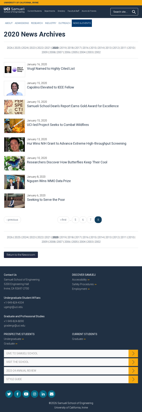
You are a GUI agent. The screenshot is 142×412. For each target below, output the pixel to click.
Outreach (64, 23)
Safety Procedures (83, 284)
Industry (50, 23)
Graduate (9, 343)
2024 (25, 47)
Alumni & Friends (89, 11)
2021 (48, 47)
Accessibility (79, 279)
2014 (101, 47)
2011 (123, 47)
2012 (116, 47)
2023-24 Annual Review (21, 370)
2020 (55, 47)
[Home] (14, 8)
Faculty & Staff (73, 11)
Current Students (35, 11)
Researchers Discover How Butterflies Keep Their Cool (67, 162)
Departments (49, 11)
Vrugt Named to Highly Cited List (51, 68)
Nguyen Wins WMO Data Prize (49, 181)
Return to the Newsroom (21, 254)
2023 (33, 47)
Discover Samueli (84, 274)
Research (37, 23)
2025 (17, 47)
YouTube (26, 394)
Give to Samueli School (22, 353)
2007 (60, 52)
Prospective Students (19, 334)
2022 (40, 47)
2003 (90, 52)
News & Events (82, 23)
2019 (63, 47)
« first (63, 219)
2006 (67, 52)
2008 (52, 52)
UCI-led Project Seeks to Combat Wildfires (58, 125)
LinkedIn (43, 394)
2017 (78, 47)
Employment (79, 288)
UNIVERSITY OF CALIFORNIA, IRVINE (21, 2)
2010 (131, 47)
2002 (98, 52)
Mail (51, 394)
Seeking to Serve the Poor (46, 200)
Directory (61, 11)
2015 (93, 47)
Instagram (34, 394)
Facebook (17, 394)
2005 (75, 52)
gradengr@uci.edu (14, 325)
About (9, 23)
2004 (82, 52)
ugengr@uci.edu (13, 307)
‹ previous (12, 219)
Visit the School (17, 361)
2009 (45, 52)
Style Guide (14, 379)
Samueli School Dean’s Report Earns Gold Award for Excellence (73, 106)
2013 (108, 47)
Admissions (22, 23)
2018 (70, 47)
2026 (10, 47)
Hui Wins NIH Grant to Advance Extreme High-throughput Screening (76, 143)
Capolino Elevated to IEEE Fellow (50, 87)
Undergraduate (12, 338)
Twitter (9, 394)
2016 (86, 47)
